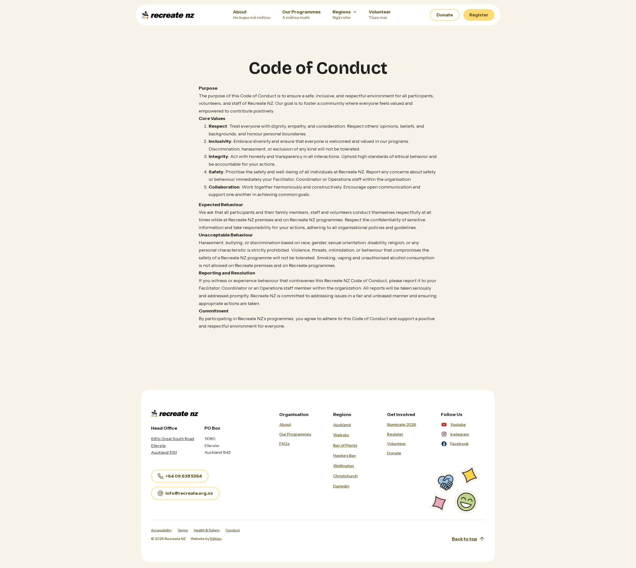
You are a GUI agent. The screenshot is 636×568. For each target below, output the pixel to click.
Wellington (343, 465)
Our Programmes (295, 434)
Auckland (342, 424)
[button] (345, 15)
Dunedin (341, 486)
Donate (445, 15)
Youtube (458, 424)
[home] (178, 15)
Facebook (459, 443)
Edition (216, 538)
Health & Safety (207, 530)
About (285, 424)
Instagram (459, 434)
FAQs (284, 443)
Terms (182, 530)
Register (478, 15)
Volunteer (396, 443)
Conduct (233, 530)
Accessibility (161, 530)
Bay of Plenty (345, 445)
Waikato (341, 434)
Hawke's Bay (344, 455)
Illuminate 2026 (401, 424)
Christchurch (345, 475)
